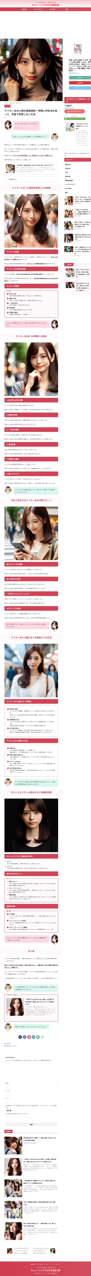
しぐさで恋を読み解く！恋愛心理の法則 (45, 1267)
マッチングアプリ (38, 9)
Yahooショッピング (80, 88)
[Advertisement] (45, 24)
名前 (7, 1083)
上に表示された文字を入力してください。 (17, 1113)
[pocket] (29, 1037)
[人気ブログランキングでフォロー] (74, 119)
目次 (47, 1264)
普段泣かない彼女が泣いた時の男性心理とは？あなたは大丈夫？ (83, 237)
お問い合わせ (40, 1264)
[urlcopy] (42, 1037)
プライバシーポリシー (55, 1264)
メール (7, 1091)
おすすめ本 (53, 9)
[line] (38, 1037)
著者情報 (32, 1264)
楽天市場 (79, 83)
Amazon (80, 77)
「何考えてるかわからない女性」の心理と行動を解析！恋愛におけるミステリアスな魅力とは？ (40, 1001)
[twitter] (20, 1037)
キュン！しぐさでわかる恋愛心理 (45, 5)
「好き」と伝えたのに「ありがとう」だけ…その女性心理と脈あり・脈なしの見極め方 (83, 199)
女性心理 (38, 1007)
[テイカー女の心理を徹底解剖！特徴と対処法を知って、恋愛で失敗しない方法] (33, 1037)
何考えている (44, 1007)
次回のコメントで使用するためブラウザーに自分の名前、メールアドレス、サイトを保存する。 (31, 1106)
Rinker (75, 73)
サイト (7, 1098)
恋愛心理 (24, 9)
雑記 (67, 9)
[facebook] (24, 1037)
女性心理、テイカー (11, 1045)
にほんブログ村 (69, 108)
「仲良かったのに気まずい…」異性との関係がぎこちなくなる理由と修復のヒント (83, 212)
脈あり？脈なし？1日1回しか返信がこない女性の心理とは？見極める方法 (83, 224)
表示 (15, 179)
